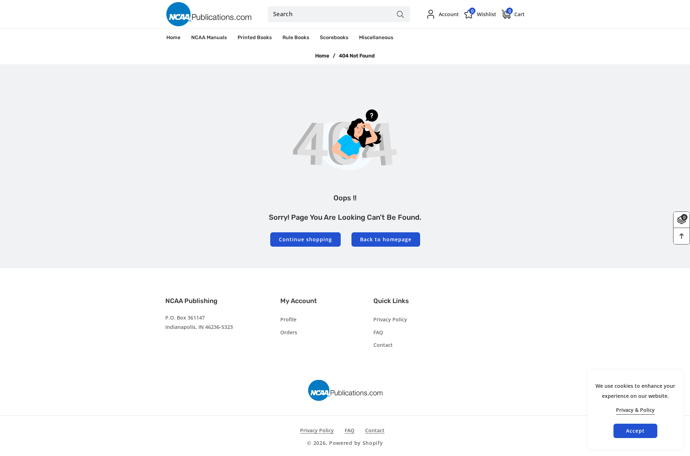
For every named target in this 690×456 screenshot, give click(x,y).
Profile (288, 319)
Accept (635, 430)
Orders (288, 332)
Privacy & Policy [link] (635, 409)
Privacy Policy (390, 319)
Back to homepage (385, 239)
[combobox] (339, 14)
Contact (383, 344)
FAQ (378, 332)
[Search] (400, 14)
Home (322, 56)
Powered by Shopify (356, 442)
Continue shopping (305, 239)
